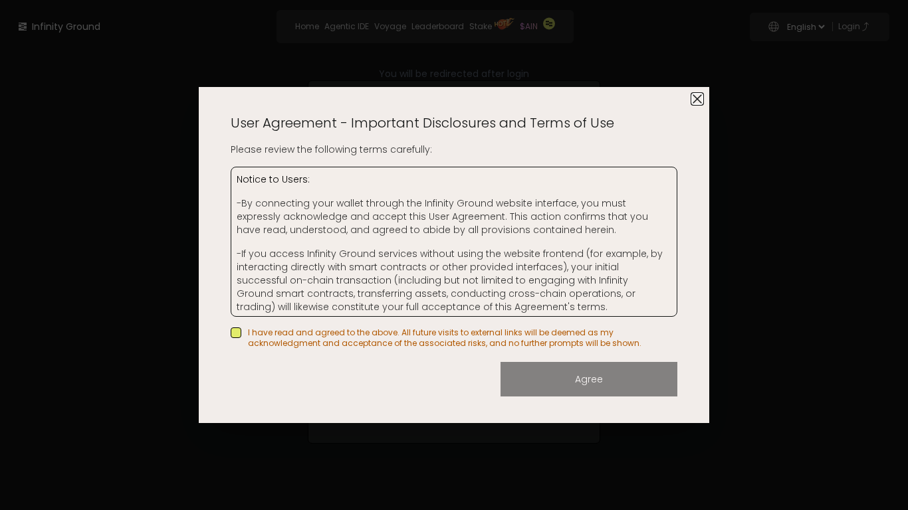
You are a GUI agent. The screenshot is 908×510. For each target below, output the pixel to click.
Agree (589, 379)
